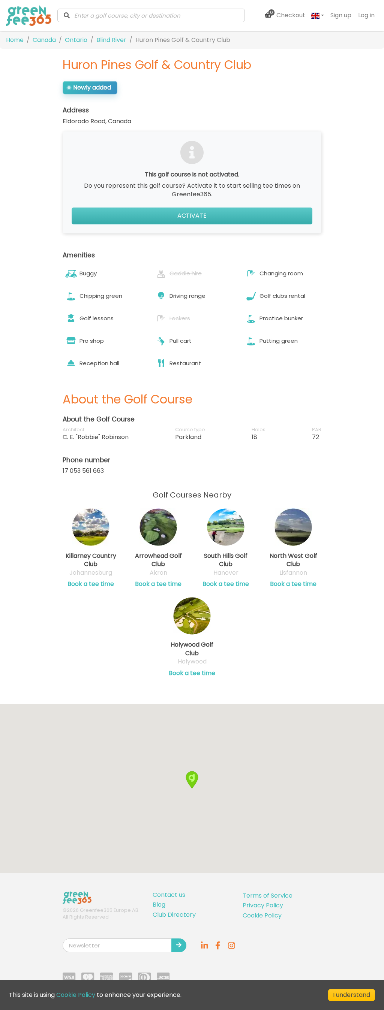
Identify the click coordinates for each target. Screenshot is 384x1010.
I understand (351, 995)
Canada (44, 40)
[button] (192, 780)
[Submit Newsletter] (178, 945)
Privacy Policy (263, 905)
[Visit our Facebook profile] (218, 945)
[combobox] (151, 15)
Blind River (111, 40)
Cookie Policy (262, 915)
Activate (192, 215)
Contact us (169, 894)
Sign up (340, 15)
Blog (159, 904)
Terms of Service (267, 895)
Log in (366, 15)
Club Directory (174, 914)
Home (15, 40)
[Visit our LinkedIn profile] (204, 945)
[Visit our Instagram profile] (231, 945)
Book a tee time (91, 584)
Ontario (76, 40)
